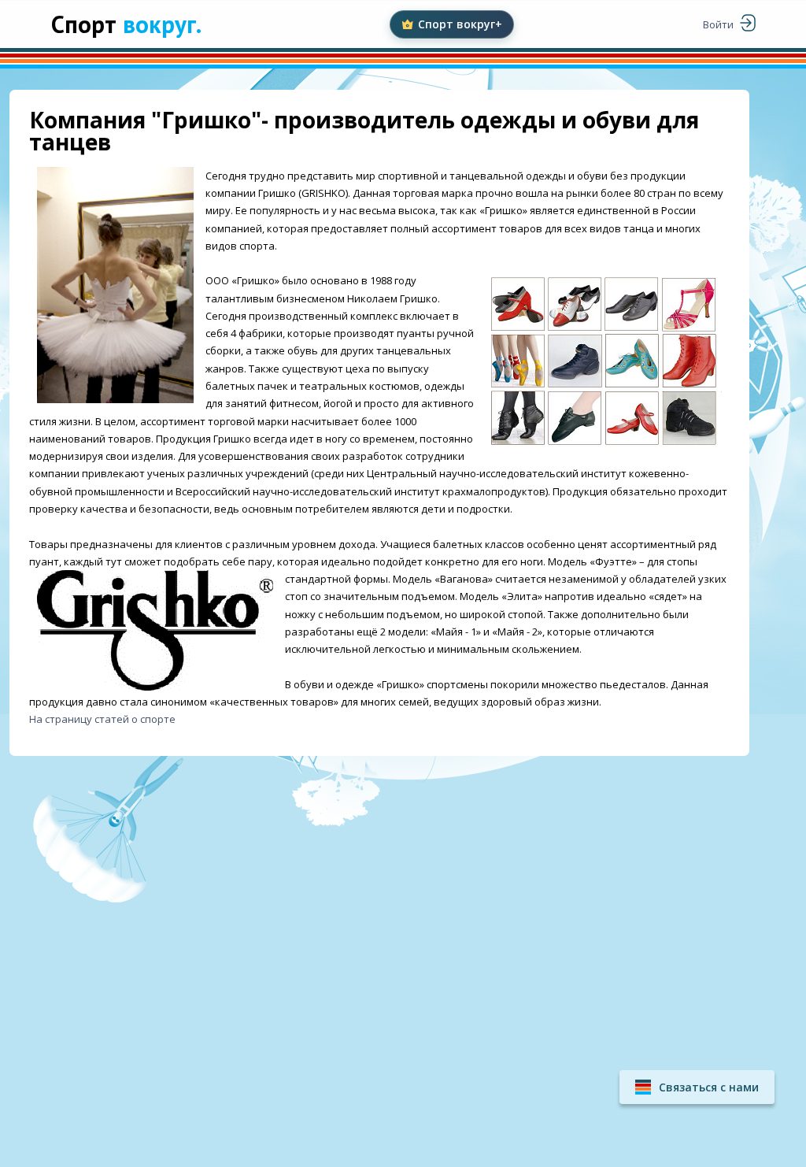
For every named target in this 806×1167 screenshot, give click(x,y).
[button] (697, 1087)
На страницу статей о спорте (102, 719)
